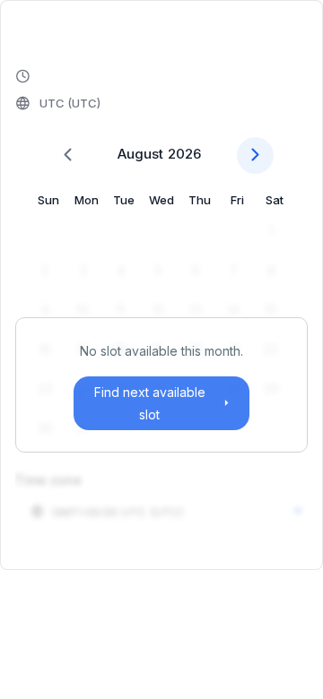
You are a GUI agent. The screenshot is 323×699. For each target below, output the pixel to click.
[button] (59, 90)
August (140, 153)
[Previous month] (67, 155)
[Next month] (255, 155)
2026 (184, 153)
